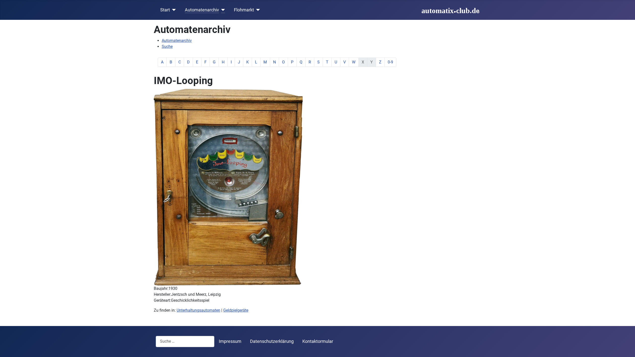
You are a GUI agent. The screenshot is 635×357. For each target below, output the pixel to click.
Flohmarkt (244, 9)
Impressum (230, 341)
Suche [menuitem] (167, 46)
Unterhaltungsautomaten (198, 310)
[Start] (173, 10)
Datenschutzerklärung (272, 341)
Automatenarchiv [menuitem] (177, 40)
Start (165, 9)
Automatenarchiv (202, 9)
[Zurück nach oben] (626, 348)
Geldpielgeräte (235, 310)
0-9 (390, 62)
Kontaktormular (317, 341)
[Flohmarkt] (257, 10)
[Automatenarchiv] (222, 10)
